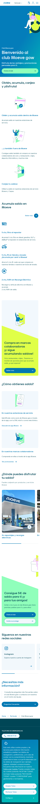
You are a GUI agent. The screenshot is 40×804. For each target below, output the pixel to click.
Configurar (9, 798)
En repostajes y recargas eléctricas (13, 536)
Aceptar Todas (10, 786)
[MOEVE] (7, 3)
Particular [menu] (17, 3)
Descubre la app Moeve (12, 425)
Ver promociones (9, 461)
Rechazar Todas (11, 792)
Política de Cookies (10, 769)
